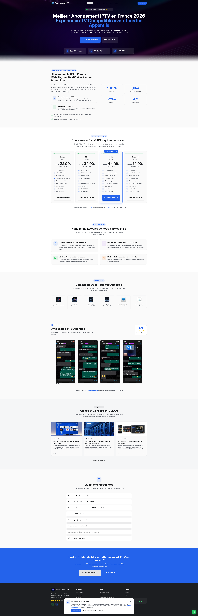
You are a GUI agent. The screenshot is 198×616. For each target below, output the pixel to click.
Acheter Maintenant (91, 40)
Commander (142, 3)
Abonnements (97, 3)
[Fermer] (131, 601)
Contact (116, 3)
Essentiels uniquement (89, 610)
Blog (111, 3)
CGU (101, 595)
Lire (77, 453)
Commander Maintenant (63, 197)
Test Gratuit (79, 595)
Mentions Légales (104, 592)
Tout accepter (76, 610)
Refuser (101, 610)
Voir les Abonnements (89, 572)
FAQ (126, 595)
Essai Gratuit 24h (110, 40)
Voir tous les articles (98, 460)
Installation (105, 3)
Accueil (90, 3)
